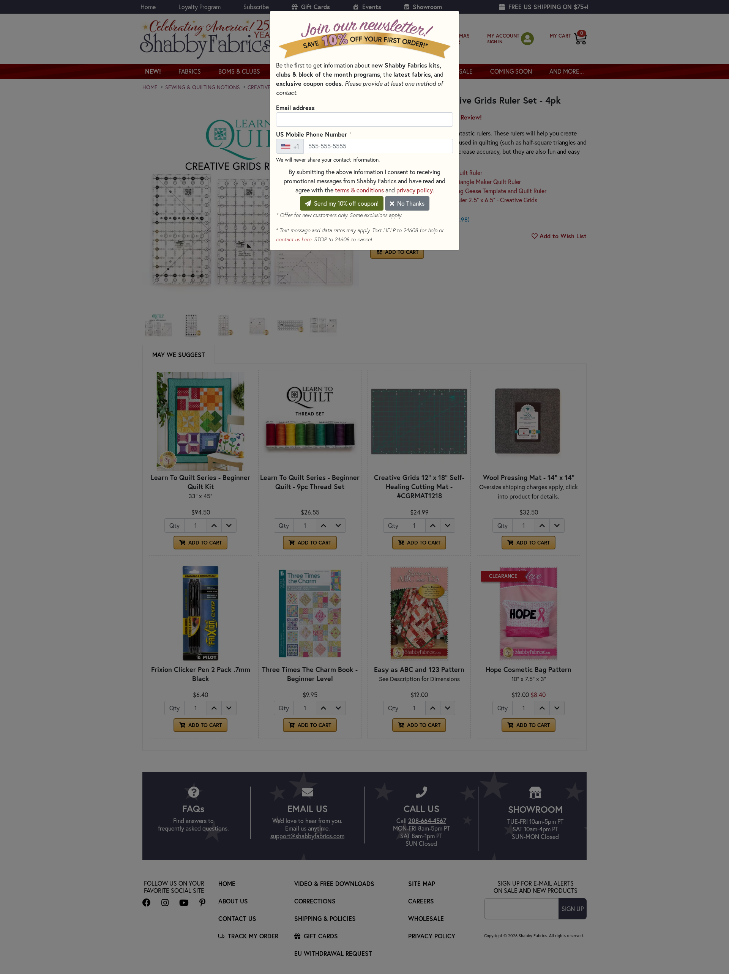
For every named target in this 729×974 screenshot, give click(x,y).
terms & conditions (359, 190)
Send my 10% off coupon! (345, 203)
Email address (295, 108)
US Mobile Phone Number (313, 134)
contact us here (293, 239)
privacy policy (414, 190)
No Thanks (410, 203)
